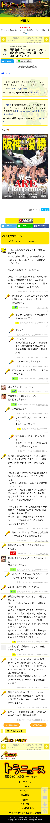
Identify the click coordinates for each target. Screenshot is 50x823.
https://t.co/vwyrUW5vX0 (27, 111)
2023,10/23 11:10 (42, 528)
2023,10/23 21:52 (41, 357)
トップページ (25, 782)
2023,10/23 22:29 (41, 413)
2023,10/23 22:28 (41, 582)
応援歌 (25, 799)
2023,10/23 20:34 (41, 655)
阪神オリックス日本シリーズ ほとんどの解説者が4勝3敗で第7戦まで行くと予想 (34, 41)
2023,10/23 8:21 (42, 292)
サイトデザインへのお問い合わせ (25, 812)
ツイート (8, 62)
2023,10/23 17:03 (41, 642)
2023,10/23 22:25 (41, 366)
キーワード (25, 790)
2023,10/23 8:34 (42, 404)
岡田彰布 (45, 210)
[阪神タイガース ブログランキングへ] (26, 220)
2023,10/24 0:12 (42, 707)
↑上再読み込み (12, 725)
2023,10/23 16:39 (41, 592)
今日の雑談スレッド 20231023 (15, 39)
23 (5, 73)
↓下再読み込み (38, 725)
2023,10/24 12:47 (41, 540)
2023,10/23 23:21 (41, 688)
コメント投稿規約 (25, 808)
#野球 (42, 111)
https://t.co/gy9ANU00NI (19, 88)
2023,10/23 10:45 (41, 335)
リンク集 (25, 804)
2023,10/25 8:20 (42, 451)
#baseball (8, 114)
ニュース (25, 786)
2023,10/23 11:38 (42, 553)
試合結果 (25, 795)
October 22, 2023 (38, 92)
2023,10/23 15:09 (41, 570)
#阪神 (8, 104)
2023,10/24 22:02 (41, 720)
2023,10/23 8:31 (42, 391)
